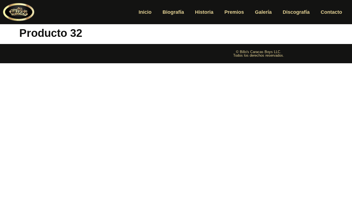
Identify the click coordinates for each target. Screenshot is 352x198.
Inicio (145, 12)
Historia (204, 12)
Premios (234, 12)
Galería (263, 12)
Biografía (173, 12)
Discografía (296, 12)
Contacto (331, 12)
